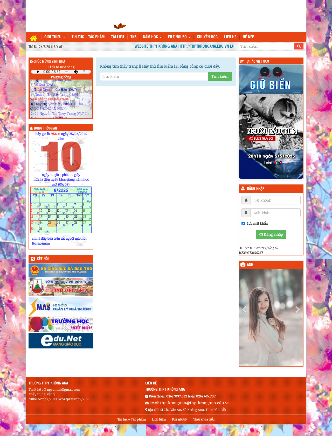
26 (61, 224)
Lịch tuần (159, 419)
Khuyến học (207, 37)
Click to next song (61, 67)
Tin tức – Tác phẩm (88, 37)
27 (69, 224)
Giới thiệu (53, 37)
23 (35, 224)
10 (43, 212)
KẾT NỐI (43, 259)
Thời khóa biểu (204, 419)
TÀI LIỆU (117, 37)
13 (69, 212)
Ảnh (250, 265)
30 (35, 230)
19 (61, 218)
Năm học (151, 37)
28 (78, 224)
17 (43, 218)
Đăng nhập (256, 189)
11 (52, 212)
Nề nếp (248, 37)
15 (87, 212)
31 (43, 230)
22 (87, 218)
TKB (133, 37)
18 (52, 218)
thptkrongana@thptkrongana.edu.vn (195, 402)
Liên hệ (230, 37)
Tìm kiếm (220, 76)
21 (78, 218)
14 (78, 212)
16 (35, 218)
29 (87, 224)
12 (61, 212)
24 (43, 224)
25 (52, 224)
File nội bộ (178, 37)
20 (69, 218)
